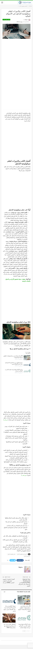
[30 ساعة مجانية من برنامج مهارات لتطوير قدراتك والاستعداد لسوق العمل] (27, 357)
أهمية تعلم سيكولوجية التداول (22, 554)
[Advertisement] (16, 56)
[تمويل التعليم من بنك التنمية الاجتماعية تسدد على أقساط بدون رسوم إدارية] (27, 364)
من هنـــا (5, 419)
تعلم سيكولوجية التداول (11, 554)
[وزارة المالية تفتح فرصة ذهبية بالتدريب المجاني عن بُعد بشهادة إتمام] (27, 371)
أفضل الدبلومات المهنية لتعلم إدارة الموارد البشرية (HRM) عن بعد (9, 581)
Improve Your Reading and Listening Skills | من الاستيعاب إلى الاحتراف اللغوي (24, 583)
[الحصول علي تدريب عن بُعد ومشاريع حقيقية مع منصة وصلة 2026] (9, 618)
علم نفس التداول (27, 556)
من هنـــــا (23, 475)
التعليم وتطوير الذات (6, 19)
